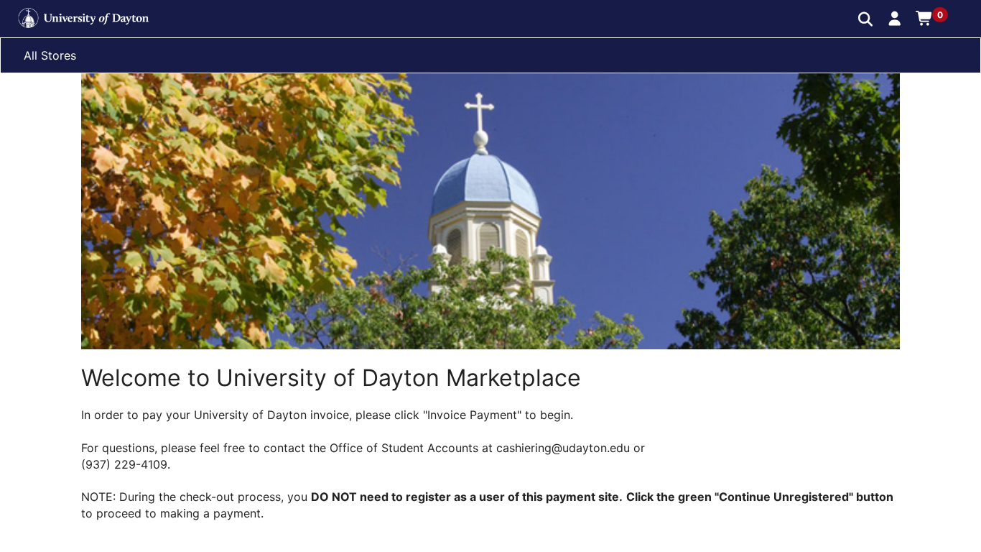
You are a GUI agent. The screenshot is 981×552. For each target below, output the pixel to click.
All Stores (50, 55)
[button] (895, 18)
